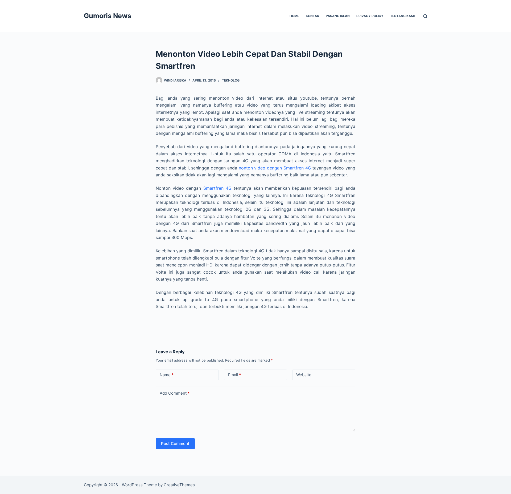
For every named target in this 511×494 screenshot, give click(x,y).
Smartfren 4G (217, 188)
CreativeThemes (179, 484)
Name (167, 374)
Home (294, 16)
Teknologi (231, 80)
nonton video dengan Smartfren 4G (275, 168)
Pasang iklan (338, 16)
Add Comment (174, 393)
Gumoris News (107, 16)
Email (234, 374)
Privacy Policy (370, 16)
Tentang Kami (402, 16)
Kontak (312, 16)
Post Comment (175, 443)
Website (303, 374)
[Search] (425, 16)
